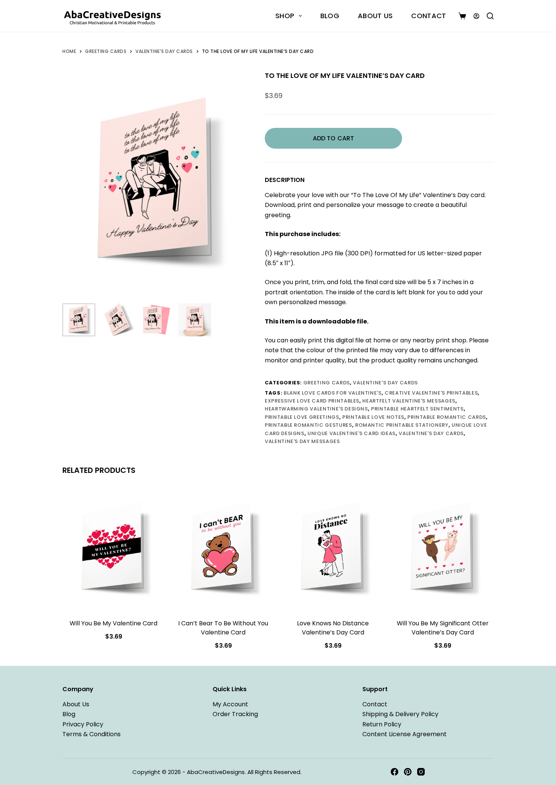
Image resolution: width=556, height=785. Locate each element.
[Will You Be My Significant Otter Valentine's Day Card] (442, 549)
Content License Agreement (404, 734)
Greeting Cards (326, 382)
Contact (428, 15)
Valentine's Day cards (431, 433)
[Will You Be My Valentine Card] (113, 549)
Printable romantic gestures (308, 425)
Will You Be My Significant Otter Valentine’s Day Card (443, 628)
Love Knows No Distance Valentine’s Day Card (333, 628)
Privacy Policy (82, 724)
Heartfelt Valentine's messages (408, 400)
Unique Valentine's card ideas (352, 433)
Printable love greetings (302, 417)
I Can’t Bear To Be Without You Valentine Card (223, 628)
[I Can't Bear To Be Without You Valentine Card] (223, 549)
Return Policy (381, 724)
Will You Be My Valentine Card (113, 623)
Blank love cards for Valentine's (333, 392)
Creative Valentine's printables (431, 392)
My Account (230, 704)
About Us (375, 15)
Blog (329, 15)
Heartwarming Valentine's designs (316, 408)
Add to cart (333, 138)
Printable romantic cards (446, 417)
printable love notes (373, 417)
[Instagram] (421, 772)
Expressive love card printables (312, 400)
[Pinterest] (408, 772)
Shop (284, 15)
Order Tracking (235, 714)
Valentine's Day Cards (385, 382)
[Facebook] (394, 772)
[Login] (476, 16)
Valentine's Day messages (302, 441)
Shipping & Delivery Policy (400, 714)
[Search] (490, 15)
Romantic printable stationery (402, 425)
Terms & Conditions (91, 734)
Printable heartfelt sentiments (417, 408)
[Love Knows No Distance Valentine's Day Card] (333, 549)
